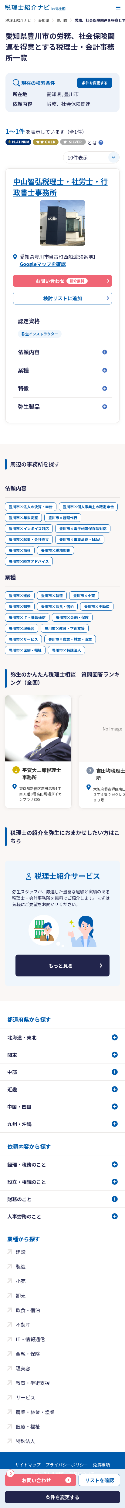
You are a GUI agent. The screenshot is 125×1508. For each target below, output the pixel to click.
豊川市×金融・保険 (72, 617)
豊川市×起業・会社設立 (29, 539)
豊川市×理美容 (21, 628)
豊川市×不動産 (97, 606)
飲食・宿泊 (28, 1310)
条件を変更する (94, 82)
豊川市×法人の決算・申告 (30, 506)
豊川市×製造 (52, 595)
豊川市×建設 (20, 595)
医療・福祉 (28, 1426)
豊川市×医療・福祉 (25, 650)
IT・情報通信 (30, 1339)
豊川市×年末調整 (23, 517)
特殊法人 (25, 1441)
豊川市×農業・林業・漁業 (70, 639)
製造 (20, 1266)
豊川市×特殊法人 (66, 650)
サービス (25, 1397)
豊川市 (61, 20)
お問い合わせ (30, 1479)
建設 (20, 1251)
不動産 (23, 1324)
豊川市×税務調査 (55, 550)
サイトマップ (28, 1465)
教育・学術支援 (33, 1382)
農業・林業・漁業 (35, 1412)
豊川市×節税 (20, 550)
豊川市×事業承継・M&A (79, 539)
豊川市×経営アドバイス (29, 561)
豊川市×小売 (84, 595)
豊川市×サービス (23, 639)
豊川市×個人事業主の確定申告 (88, 506)
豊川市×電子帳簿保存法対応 (82, 528)
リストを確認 (99, 1480)
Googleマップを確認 (43, 263)
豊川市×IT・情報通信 (27, 617)
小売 (20, 1281)
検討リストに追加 (62, 298)
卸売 (20, 1295)
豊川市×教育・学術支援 (65, 628)
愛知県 (43, 20)
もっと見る (61, 965)
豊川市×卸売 (20, 606)
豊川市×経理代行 (62, 517)
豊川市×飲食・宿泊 (57, 606)
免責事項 (101, 1465)
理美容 (23, 1368)
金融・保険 (28, 1353)
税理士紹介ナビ (18, 20)
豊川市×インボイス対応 (29, 528)
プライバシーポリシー (67, 1465)
